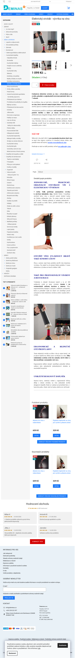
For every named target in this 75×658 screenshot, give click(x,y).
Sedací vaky (10, 234)
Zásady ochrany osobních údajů (12, 558)
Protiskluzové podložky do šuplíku (17, 102)
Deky (8, 211)
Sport (7, 37)
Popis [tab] (34, 172)
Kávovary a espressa (13, 115)
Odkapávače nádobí (13, 133)
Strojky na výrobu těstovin (15, 141)
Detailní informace (37, 154)
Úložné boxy (10, 185)
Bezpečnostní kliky (12, 195)
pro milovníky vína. (64, 146)
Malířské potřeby (12, 221)
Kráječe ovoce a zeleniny (14, 65)
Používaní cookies (25, 639)
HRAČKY (6, 273)
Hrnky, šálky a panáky (13, 89)
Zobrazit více (37, 541)
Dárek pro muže (10, 266)
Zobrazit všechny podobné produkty (52, 442)
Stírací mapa (11, 180)
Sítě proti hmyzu (12, 219)
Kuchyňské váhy (12, 71)
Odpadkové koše (12, 58)
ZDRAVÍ (6, 26)
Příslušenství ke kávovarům (15, 107)
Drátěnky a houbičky (13, 76)
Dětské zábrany (11, 216)
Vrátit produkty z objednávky (11, 573)
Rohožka (9, 177)
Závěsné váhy (11, 253)
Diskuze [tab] (40, 172)
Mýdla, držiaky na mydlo (14, 78)
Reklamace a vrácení (9, 560)
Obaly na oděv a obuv (13, 206)
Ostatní (9, 182)
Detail (36, 486)
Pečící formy (10, 91)
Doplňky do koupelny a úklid (14, 154)
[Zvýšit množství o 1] (39, 84)
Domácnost (9, 50)
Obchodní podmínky (9, 556)
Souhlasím (62, 645)
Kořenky (9, 110)
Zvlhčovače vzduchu (13, 193)
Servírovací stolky (12, 227)
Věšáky (9, 203)
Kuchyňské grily (11, 146)
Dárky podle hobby (11, 258)
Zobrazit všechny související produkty (52, 496)
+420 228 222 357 (11, 610)
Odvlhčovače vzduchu (13, 188)
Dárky (7, 271)
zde (39, 648)
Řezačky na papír (12, 214)
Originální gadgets (11, 268)
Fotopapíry (10, 162)
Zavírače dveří (11, 250)
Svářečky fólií (11, 123)
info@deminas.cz (11, 607)
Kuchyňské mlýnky (12, 63)
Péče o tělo (9, 34)
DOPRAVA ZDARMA (10, 276)
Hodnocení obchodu (37, 503)
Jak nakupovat (35, 1)
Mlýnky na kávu (11, 104)
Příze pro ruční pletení (13, 164)
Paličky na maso (12, 117)
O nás (5, 570)
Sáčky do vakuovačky (13, 125)
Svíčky (9, 240)
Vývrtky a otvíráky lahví (14, 84)
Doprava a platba (8, 563)
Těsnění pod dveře (12, 190)
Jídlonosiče (10, 112)
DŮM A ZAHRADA (9, 39)
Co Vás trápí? (10, 29)
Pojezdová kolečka (12, 232)
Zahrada (8, 47)
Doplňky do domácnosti (13, 156)
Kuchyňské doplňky (12, 55)
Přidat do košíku (49, 85)
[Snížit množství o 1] (39, 86)
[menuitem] (7, 14)
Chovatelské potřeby (12, 45)
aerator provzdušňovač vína (57, 142)
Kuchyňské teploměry (13, 136)
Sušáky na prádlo (12, 201)
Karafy (9, 68)
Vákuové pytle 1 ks (13, 175)
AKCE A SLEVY (8, 24)
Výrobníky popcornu (13, 97)
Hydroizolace (11, 242)
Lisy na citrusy (11, 120)
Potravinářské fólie (12, 130)
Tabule (9, 208)
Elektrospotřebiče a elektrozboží (16, 52)
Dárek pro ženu (10, 263)
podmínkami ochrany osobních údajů (32, 593)
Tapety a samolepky (13, 159)
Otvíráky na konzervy (13, 81)
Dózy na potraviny (12, 86)
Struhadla (10, 60)
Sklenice (9, 73)
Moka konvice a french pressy (16, 151)
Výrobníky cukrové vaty (14, 149)
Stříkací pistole (11, 224)
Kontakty (6, 568)
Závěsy (9, 198)
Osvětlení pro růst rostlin (14, 237)
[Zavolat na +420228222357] (6, 1)
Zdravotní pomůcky (12, 32)
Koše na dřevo (11, 245)
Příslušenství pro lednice (14, 99)
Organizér (10, 169)
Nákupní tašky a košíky (14, 138)
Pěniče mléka (11, 128)
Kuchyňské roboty (12, 143)
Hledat (44, 8)
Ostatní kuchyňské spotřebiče (16, 94)
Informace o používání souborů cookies (15, 565)
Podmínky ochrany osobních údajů (55, 639)
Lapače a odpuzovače (12, 42)
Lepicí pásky (10, 229)
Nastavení (12, 653)
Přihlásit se (9, 598)
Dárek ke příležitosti (12, 260)
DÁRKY (6, 255)
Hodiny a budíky (12, 167)
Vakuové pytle (11, 172)
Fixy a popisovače (12, 247)
